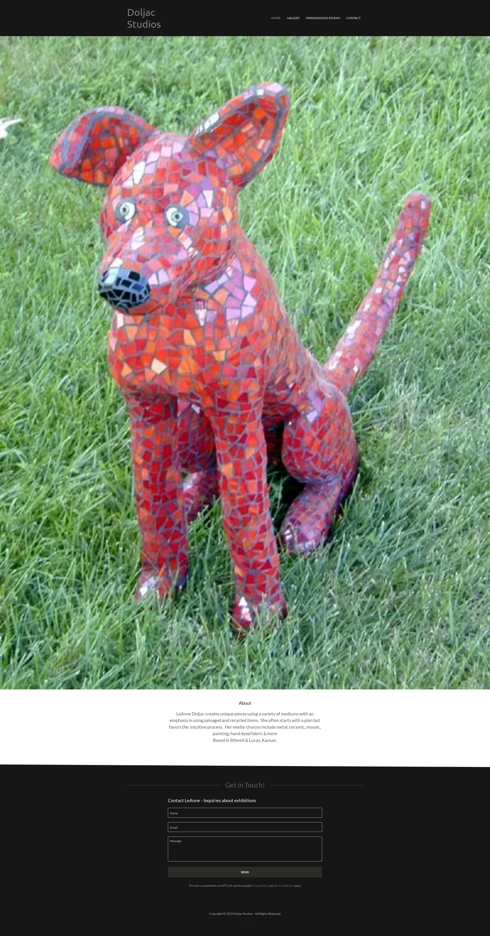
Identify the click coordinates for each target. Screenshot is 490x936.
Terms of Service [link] (284, 885)
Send (245, 872)
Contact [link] (353, 18)
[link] (144, 26)
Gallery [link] (293, 18)
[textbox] (245, 813)
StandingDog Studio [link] (323, 18)
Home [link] (276, 18)
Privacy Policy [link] (260, 885)
